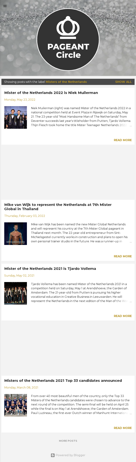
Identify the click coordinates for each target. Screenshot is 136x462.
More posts (68, 440)
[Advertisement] (68, 172)
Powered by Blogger (70, 455)
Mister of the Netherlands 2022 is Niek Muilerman (51, 93)
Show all (123, 82)
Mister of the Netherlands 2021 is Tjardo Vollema (50, 268)
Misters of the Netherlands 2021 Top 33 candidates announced (63, 380)
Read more (123, 140)
